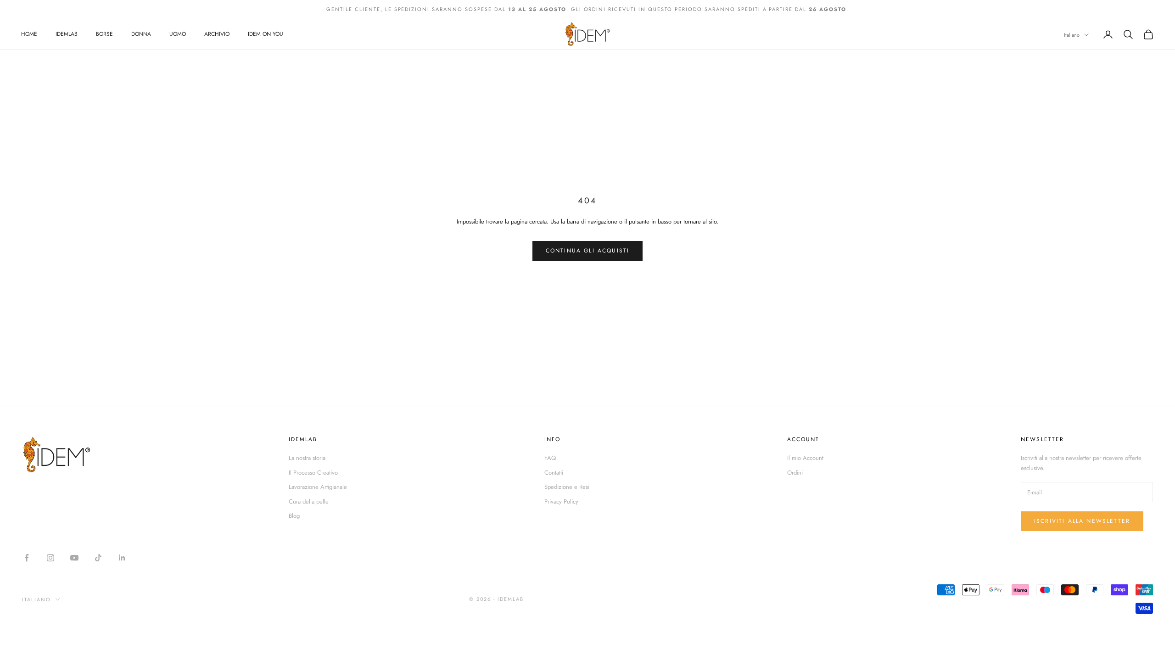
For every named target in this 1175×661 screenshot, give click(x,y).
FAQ (550, 458)
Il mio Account (805, 458)
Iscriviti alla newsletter (1082, 521)
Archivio (216, 34)
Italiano (1072, 35)
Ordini (795, 472)
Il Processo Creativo (313, 472)
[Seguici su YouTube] (74, 557)
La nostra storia (307, 458)
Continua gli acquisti (587, 250)
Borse (104, 34)
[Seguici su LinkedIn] (122, 557)
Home (29, 34)
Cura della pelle (309, 501)
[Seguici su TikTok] (98, 557)
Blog (294, 515)
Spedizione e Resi (566, 486)
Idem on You (265, 34)
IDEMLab (67, 34)
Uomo (177, 34)
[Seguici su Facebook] (26, 557)
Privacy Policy (561, 501)
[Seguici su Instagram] (50, 557)
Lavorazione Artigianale (318, 486)
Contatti (553, 472)
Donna (141, 34)
